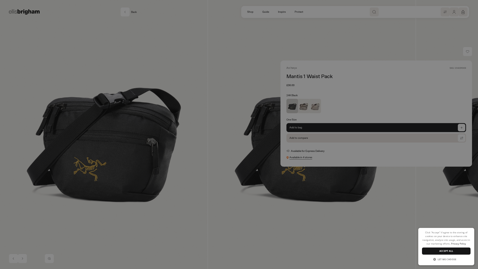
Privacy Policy (458, 243)
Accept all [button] (446, 251)
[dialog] (446, 246)
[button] (446, 259)
